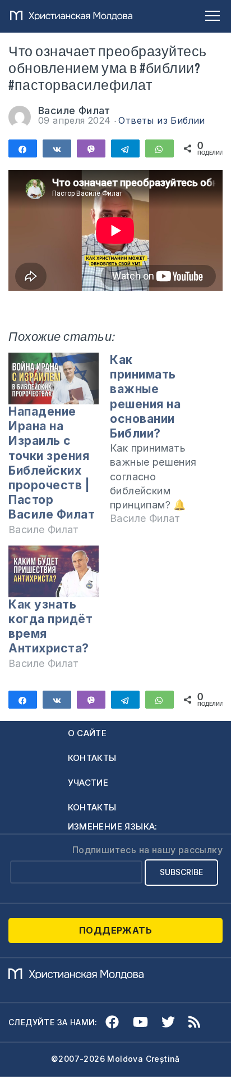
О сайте (87, 733)
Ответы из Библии (161, 120)
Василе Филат (74, 110)
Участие (88, 782)
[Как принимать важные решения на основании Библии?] (160, 444)
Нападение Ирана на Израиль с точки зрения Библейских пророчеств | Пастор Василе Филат (51, 462)
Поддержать (115, 930)
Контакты (92, 757)
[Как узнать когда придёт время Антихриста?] (53, 571)
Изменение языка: (113, 826)
